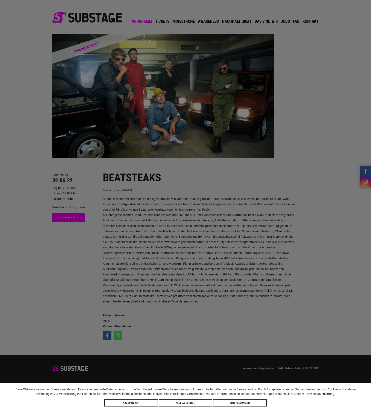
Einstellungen (240, 403)
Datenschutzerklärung (319, 394)
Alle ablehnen (185, 403)
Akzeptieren (131, 403)
